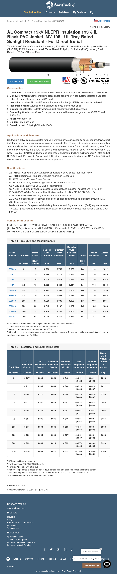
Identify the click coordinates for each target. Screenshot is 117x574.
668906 (12, 311)
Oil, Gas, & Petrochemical (39, 21)
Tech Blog (64, 12)
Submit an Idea (33, 12)
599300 (12, 269)
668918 (12, 300)
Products (11, 21)
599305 (12, 290)
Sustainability (13, 528)
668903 (12, 306)
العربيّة (63, 558)
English (17, 558)
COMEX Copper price (17, 539)
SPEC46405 (58, 21)
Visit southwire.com (16, 508)
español (41, 558)
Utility (9, 519)
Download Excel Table (39, 81)
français (52, 558)
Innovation (12, 525)
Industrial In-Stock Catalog (19, 545)
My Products (79, 12)
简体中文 (29, 558)
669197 (12, 316)
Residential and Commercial (20, 522)
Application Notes (15, 536)
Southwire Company (50, 571)
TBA (12, 274)
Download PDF (16, 81)
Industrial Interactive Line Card (21, 542)
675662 (12, 295)
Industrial (21, 21)
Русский (11, 566)
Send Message (92, 565)
